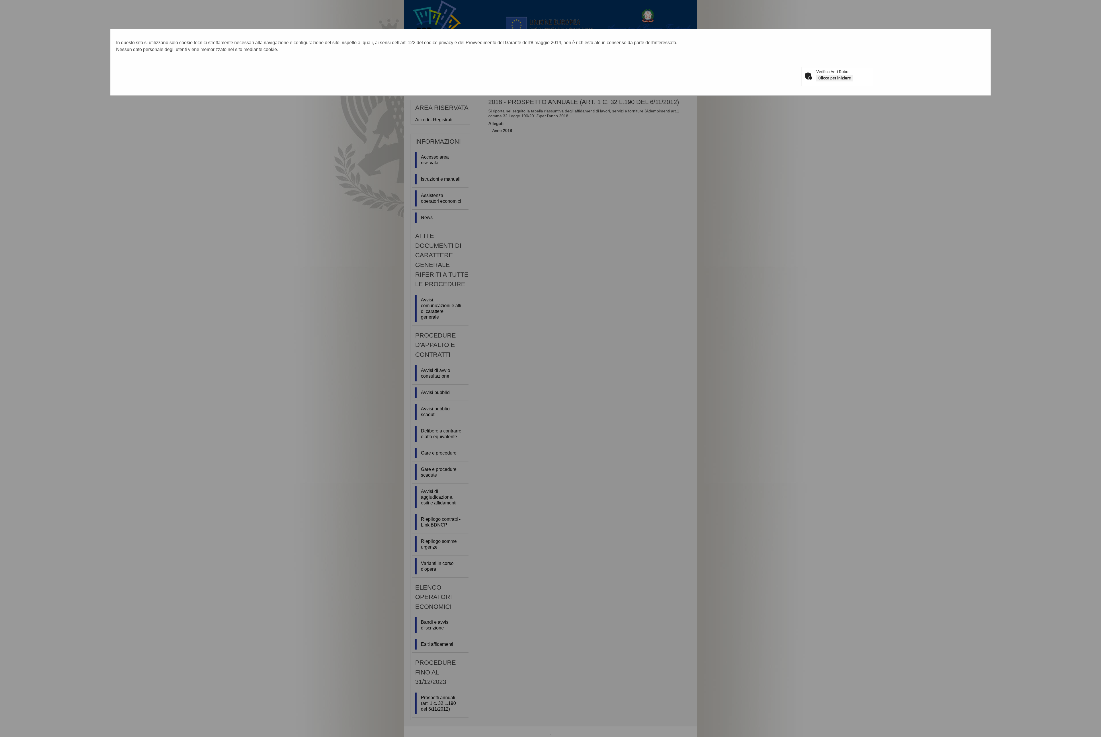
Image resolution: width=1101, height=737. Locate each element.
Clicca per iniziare (834, 78)
